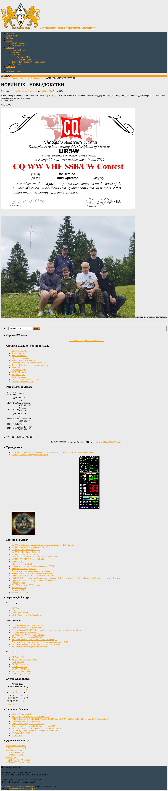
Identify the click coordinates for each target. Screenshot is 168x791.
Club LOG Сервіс (19, 666)
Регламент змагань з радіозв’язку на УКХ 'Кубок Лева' (36, 644)
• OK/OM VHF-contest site (17, 762)
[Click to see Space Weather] (23, 534)
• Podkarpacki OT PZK (16, 748)
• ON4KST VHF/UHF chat (18, 760)
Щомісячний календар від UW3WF (27, 637)
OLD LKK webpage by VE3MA (26, 379)
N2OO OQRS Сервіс (21, 674)
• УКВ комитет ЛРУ (15, 753)
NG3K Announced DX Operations (26, 615)
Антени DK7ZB (19, 587)
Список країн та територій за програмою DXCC (33, 566)
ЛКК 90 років (18, 43)
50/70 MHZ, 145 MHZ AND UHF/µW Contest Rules (34, 557)
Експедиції (16, 64)
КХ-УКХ (10, 47)
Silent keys (16, 367)
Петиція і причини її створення (26, 721)
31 (24, 701)
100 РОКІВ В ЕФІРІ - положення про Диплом (32, 576)
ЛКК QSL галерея (20, 372)
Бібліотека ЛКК (19, 370)
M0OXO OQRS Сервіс (22, 669)
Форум (9, 69)
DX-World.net (17, 608)
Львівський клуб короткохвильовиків (18, 786)
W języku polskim (13, 71)
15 (17, 695)
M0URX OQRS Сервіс (22, 671)
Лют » (15, 704)
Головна (10, 33)
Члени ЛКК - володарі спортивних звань (30, 365)
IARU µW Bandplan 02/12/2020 (25, 554)
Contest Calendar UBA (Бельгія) (25, 632)
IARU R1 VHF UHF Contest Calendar (28, 559)
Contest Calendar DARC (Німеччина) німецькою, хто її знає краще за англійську (47, 630)
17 (24, 695)
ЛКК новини (12, 36)
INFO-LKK (46, 91)
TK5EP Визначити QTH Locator (26, 585)
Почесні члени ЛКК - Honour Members (29, 363)
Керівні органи (18, 353)
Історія (9, 40)
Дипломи (16, 55)
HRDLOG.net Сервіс (21, 664)
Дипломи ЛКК (23, 57)
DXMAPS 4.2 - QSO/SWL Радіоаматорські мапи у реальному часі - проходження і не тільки (52, 452)
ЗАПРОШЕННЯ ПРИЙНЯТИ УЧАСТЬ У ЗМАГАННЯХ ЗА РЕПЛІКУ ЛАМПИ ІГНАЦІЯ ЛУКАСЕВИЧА (60, 719)
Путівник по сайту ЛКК (22, 382)
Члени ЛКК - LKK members (24, 360)
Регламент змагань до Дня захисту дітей (29, 647)
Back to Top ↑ (29, 789)
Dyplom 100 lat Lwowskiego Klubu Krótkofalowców (34, 580)
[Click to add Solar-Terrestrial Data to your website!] (89, 508)
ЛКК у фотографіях (20, 377)
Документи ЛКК (19, 351)
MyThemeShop (15, 789)
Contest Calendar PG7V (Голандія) (26, 628)
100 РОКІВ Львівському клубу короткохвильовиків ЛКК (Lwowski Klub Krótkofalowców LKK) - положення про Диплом (66, 578)
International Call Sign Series (24, 568)
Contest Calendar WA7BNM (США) (27, 625)
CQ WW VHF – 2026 (21, 733)
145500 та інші (18, 561)
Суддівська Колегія (20, 358)
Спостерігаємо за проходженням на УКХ (30, 455)
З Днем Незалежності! (21, 714)
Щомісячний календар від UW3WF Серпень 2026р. (34, 726)
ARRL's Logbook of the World (25, 659)
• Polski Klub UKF (14, 750)
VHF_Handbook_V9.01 (22, 564)
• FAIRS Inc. (11, 757)
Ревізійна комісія (19, 355)
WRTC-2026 (17, 735)
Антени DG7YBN (20, 592)
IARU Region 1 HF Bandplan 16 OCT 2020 (30, 547)
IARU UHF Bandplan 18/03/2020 (26, 552)
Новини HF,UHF (19, 50)
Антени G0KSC (19, 590)
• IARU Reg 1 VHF (14, 755)
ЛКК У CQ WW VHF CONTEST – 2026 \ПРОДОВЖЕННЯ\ (38, 728)
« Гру (8, 704)
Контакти (10, 66)
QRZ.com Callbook (20, 657)
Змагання (16, 52)
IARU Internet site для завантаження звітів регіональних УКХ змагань (43, 545)
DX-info (9, 38)
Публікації (35, 78)
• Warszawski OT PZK (16, 746)
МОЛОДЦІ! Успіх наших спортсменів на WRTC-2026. (36, 731)
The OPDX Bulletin (20, 613)
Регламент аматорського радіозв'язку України (32, 571)
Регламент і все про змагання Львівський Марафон (34, 639)
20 (11, 698)
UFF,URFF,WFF (24, 59)
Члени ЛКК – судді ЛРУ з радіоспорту (29, 62)
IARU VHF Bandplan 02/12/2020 (26, 549)
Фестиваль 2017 (19, 45)
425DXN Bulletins (19, 610)
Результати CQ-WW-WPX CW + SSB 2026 (30, 716)
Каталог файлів (18, 583)
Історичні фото (18, 374)
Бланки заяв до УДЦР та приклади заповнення (32, 573)
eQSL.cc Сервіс (18, 662)
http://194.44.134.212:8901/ (109, 442)
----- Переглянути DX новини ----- (86, 340)
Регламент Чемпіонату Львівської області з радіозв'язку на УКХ (40, 642)
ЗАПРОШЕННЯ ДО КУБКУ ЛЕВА (28, 724)
